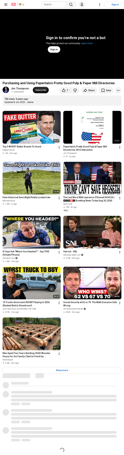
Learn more (87, 43)
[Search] (71, 4)
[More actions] (118, 90)
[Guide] (6, 4)
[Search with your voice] (82, 4)
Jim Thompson (20, 88)
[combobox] (54, 4)
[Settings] (100, 4)
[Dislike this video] (75, 90)
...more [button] (29, 102)
